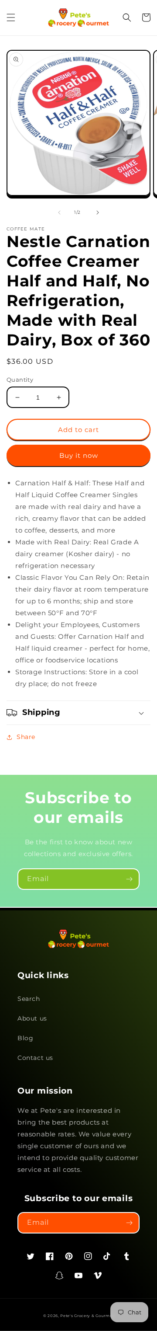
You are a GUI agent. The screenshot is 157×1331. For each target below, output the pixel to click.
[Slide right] (97, 212)
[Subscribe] (129, 879)
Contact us (35, 1058)
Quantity (20, 379)
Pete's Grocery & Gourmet (87, 1316)
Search (28, 999)
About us (32, 1018)
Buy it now (78, 455)
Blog (25, 1038)
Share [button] (26, 737)
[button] (10, 17)
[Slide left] (59, 212)
